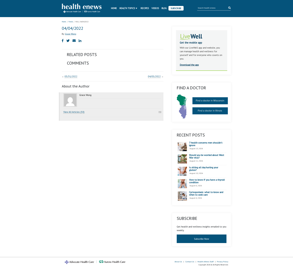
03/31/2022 (71, 76)
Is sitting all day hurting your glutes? (203, 168)
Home (114, 8)
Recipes (145, 8)
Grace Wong (70, 34)
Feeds (71, 22)
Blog (164, 8)
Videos (155, 8)
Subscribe (176, 8)
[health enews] (82, 8)
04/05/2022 (154, 76)
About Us (178, 261)
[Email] (160, 111)
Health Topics (127, 8)
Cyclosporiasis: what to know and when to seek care (206, 193)
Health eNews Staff (205, 261)
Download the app (189, 64)
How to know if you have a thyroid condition (207, 181)
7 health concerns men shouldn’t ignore (205, 144)
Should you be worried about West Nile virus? (206, 156)
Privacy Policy (222, 261)
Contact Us (189, 261)
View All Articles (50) (73, 111)
